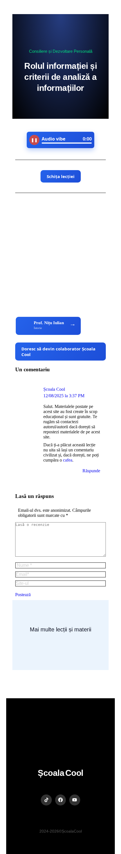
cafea (67, 460)
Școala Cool (54, 389)
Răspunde (91, 470)
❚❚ (34, 140)
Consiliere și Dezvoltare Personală (60, 51)
